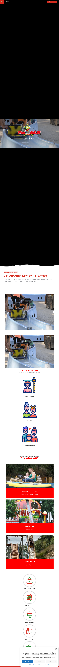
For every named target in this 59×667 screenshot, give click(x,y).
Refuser (39, 661)
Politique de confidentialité (43, 664)
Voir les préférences (51, 661)
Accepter (27, 661)
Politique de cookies (33, 664)
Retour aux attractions (11, 272)
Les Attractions (29, 589)
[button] (56, 649)
